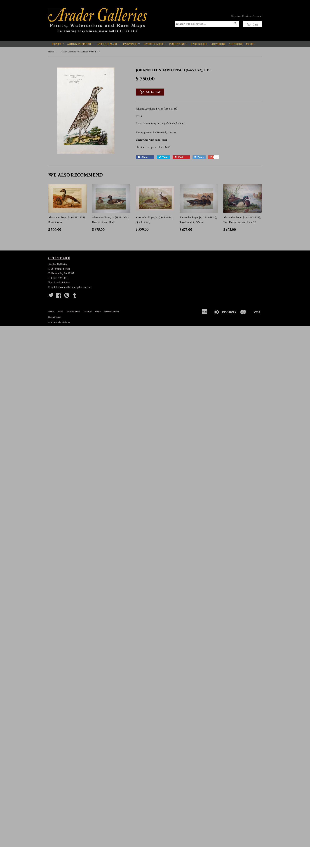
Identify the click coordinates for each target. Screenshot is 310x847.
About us (87, 311)
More (249, 44)
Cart (255, 24)
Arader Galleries (62, 322)
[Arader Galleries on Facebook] (59, 296)
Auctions (236, 44)
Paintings (130, 44)
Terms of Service (111, 311)
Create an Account (252, 16)
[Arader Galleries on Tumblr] (74, 296)
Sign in (235, 16)
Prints (57, 44)
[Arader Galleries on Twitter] (51, 296)
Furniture (177, 44)
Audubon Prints (79, 44)
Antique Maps (107, 44)
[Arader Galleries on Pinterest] (66, 296)
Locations (218, 44)
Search (51, 311)
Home (51, 51)
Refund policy (54, 317)
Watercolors (154, 44)
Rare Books (199, 44)
